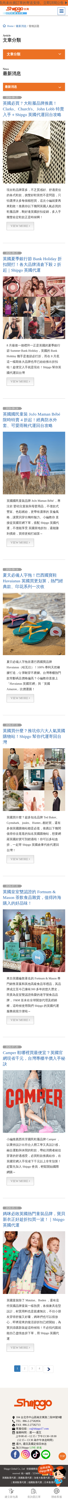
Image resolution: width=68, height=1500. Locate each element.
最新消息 (21, 26)
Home (10, 26)
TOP (62, 1456)
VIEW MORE (20, 226)
